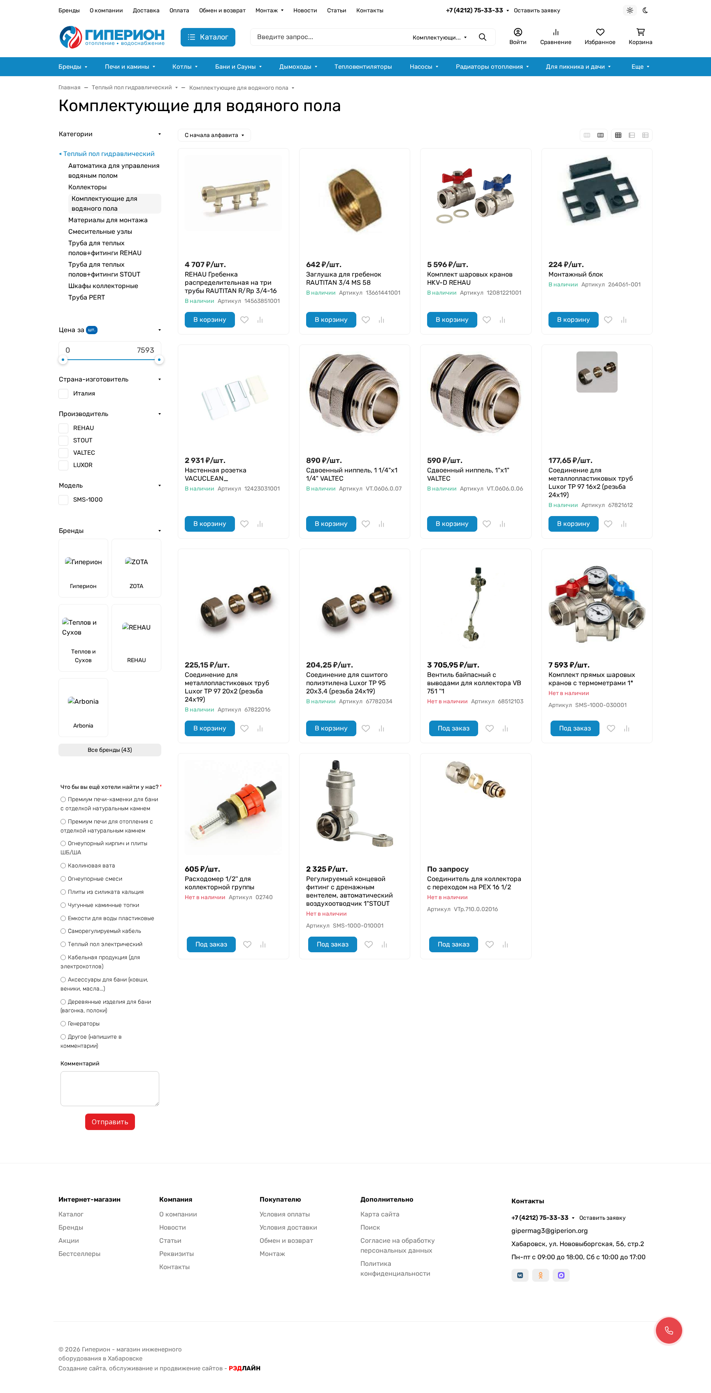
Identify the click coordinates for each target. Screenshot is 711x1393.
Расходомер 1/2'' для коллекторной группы (219, 883)
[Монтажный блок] (597, 204)
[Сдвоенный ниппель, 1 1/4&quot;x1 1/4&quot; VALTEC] (355, 400)
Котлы (182, 66)
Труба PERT (86, 297)
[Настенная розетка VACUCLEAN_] (233, 400)
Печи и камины (127, 66)
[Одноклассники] (540, 1275)
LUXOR (83, 465)
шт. (91, 330)
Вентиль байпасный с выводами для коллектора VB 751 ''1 (474, 683)
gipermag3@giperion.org (549, 1231)
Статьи (336, 10)
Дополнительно (387, 1199)
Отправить (110, 1121)
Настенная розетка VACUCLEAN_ (215, 474)
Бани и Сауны (235, 66)
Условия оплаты (285, 1214)
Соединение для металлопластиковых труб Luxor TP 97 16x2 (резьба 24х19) (590, 482)
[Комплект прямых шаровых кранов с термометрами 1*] (597, 604)
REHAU (83, 428)
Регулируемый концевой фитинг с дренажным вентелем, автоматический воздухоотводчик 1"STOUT (349, 891)
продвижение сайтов (191, 1368)
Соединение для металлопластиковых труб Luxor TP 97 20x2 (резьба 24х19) (227, 687)
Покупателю (280, 1199)
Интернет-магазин (89, 1199)
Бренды (69, 10)
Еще (638, 66)
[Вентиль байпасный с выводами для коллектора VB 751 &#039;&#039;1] (476, 604)
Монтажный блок (575, 274)
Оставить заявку (537, 10)
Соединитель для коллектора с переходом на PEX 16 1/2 (474, 883)
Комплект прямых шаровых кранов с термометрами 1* (591, 679)
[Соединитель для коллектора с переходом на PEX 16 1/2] (476, 809)
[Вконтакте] (520, 1275)
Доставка (146, 10)
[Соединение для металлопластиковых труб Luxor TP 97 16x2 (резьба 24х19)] (597, 400)
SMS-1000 (88, 499)
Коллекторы (87, 187)
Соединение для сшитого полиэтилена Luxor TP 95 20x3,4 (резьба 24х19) (347, 683)
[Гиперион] (112, 37)
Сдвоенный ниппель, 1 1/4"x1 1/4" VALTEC (351, 474)
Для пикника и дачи (575, 66)
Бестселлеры (79, 1254)
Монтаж (267, 10)
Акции (68, 1240)
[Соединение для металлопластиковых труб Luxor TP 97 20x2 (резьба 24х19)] (233, 604)
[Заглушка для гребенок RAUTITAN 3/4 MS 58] (355, 204)
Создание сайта (82, 1368)
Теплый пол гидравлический (109, 154)
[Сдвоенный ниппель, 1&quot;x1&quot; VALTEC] (476, 400)
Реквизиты (176, 1254)
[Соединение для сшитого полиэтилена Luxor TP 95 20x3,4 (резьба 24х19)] (355, 604)
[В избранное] (244, 320)
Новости (305, 10)
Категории (76, 134)
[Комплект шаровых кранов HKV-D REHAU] (476, 204)
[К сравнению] (260, 320)
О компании (106, 10)
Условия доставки (288, 1227)
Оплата (179, 10)
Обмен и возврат (222, 10)
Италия (84, 393)
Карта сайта (380, 1214)
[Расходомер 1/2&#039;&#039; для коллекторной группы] (233, 809)
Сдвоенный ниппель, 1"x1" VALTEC (468, 474)
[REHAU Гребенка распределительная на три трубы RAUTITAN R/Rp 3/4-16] (233, 204)
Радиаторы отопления (489, 66)
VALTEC (84, 452)
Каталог (71, 1214)
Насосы (421, 66)
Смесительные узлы (100, 231)
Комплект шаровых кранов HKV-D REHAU (470, 278)
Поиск (370, 1227)
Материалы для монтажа (108, 220)
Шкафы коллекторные (103, 286)
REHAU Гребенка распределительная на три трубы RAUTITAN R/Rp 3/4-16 (231, 282)
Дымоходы (295, 66)
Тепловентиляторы (363, 66)
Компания (175, 1199)
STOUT (83, 440)
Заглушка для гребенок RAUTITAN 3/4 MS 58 (343, 278)
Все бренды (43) (110, 749)
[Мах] (561, 1275)
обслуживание (131, 1368)
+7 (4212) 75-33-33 (474, 10)
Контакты (369, 10)
